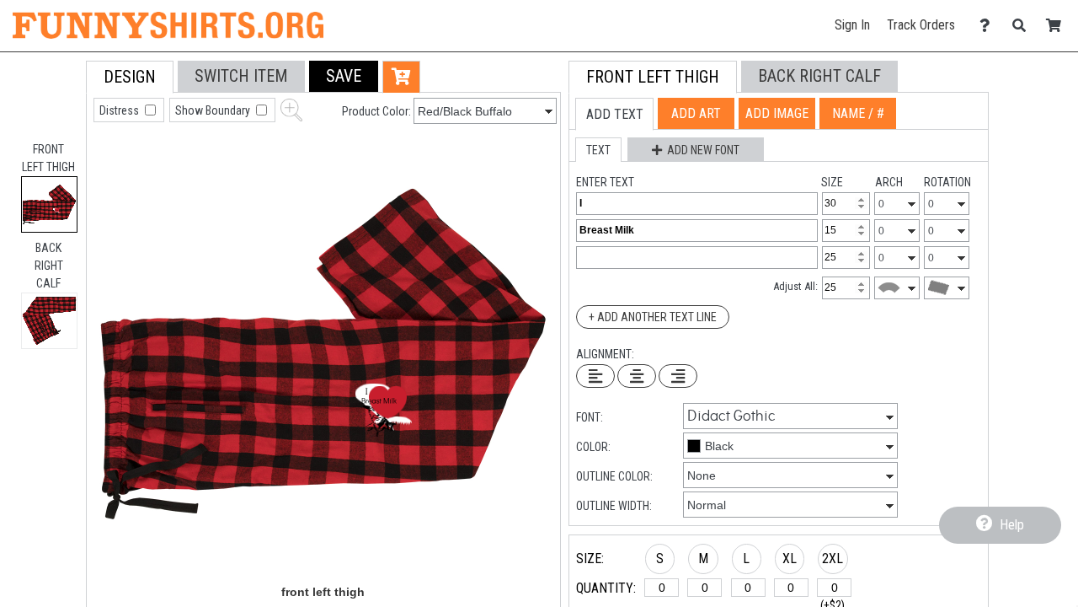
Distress (120, 110)
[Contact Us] (989, 26)
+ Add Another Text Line (653, 317)
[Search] (1023, 26)
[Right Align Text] (678, 376)
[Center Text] (636, 376)
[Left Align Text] (595, 376)
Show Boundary (214, 110)
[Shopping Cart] (1058, 26)
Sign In (852, 25)
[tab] (49, 204)
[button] (343, 76)
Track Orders (921, 25)
